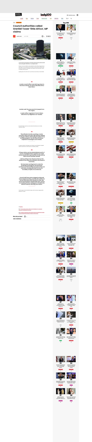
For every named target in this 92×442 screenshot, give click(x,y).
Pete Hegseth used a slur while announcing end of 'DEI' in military (60, 382)
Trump (37, 18)
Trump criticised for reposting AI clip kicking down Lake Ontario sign (71, 79)
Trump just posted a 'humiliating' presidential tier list (60, 261)
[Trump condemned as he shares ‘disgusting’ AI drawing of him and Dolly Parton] (71, 88)
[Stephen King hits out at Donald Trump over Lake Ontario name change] (60, 117)
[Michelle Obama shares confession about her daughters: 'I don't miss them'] (71, 132)
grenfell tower (19, 22)
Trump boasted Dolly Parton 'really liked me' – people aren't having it (60, 276)
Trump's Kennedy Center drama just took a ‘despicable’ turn (71, 244)
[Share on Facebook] (46, 36)
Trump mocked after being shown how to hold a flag (71, 426)
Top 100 (21, 18)
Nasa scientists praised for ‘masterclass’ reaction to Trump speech (60, 34)
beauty (71, 400)
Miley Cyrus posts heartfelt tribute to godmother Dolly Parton (60, 397)
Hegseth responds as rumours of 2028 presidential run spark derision (61, 139)
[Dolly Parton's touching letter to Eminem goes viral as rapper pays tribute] (71, 254)
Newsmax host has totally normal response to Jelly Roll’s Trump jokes (71, 305)
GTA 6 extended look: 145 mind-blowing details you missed (71, 276)
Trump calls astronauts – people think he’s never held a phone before (71, 123)
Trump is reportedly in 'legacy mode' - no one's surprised (71, 63)
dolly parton (60, 400)
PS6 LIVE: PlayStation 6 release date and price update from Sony (61, 321)
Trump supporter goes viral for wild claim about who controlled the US (61, 426)
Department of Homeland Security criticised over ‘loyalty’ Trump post (60, 305)
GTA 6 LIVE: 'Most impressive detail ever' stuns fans (61, 215)
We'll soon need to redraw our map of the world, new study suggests (60, 63)
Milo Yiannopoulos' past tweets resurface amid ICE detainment (60, 155)
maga (60, 429)
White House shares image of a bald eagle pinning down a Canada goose (60, 245)
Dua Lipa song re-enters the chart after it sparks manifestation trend (71, 382)
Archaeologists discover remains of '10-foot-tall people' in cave (60, 337)
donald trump (71, 125)
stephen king (60, 125)
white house (60, 248)
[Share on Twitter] (48, 36)
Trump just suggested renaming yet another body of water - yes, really (71, 216)
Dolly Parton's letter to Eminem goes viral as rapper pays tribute (71, 261)
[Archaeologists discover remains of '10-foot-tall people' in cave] (60, 331)
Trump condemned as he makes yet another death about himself (71, 155)
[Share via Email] (50, 36)
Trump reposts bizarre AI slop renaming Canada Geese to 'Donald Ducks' (60, 95)
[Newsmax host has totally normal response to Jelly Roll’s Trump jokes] (71, 298)
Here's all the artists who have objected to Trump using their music (71, 337)
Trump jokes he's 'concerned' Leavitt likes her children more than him (60, 79)
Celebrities (56, 18)
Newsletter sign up (72, 15)
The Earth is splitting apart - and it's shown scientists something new (71, 199)
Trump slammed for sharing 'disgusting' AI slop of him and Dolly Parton (71, 95)
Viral (51, 18)
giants (60, 340)
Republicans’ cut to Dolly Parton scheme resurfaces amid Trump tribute (71, 321)
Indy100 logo (46, 14)
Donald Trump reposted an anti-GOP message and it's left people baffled (60, 366)
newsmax (71, 308)
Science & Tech (44, 18)
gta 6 (71, 37)
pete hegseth (60, 186)
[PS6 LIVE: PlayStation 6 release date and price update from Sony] (60, 314)
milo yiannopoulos (71, 186)
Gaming (32, 18)
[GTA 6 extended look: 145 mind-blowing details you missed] (71, 270)
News (27, 18)
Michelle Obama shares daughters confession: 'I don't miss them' (71, 138)
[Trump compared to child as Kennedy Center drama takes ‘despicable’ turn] (71, 238)
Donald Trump (60, 37)
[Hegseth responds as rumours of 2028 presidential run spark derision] (60, 132)
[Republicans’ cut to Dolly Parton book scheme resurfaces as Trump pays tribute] (71, 314)
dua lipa (71, 385)
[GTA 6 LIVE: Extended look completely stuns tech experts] (71, 27)
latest (14, 218)
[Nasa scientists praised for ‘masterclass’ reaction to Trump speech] (60, 27)
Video (62, 18)
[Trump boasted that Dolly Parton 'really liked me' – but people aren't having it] (60, 270)
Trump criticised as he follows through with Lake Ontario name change (71, 366)
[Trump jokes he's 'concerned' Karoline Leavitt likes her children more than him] (60, 72)
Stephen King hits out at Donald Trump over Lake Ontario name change (60, 123)
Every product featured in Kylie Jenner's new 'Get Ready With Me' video (71, 397)
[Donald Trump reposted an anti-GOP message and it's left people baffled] (60, 359)
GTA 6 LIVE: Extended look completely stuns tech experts (71, 34)
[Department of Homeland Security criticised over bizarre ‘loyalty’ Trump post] (60, 298)
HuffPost (21, 206)
